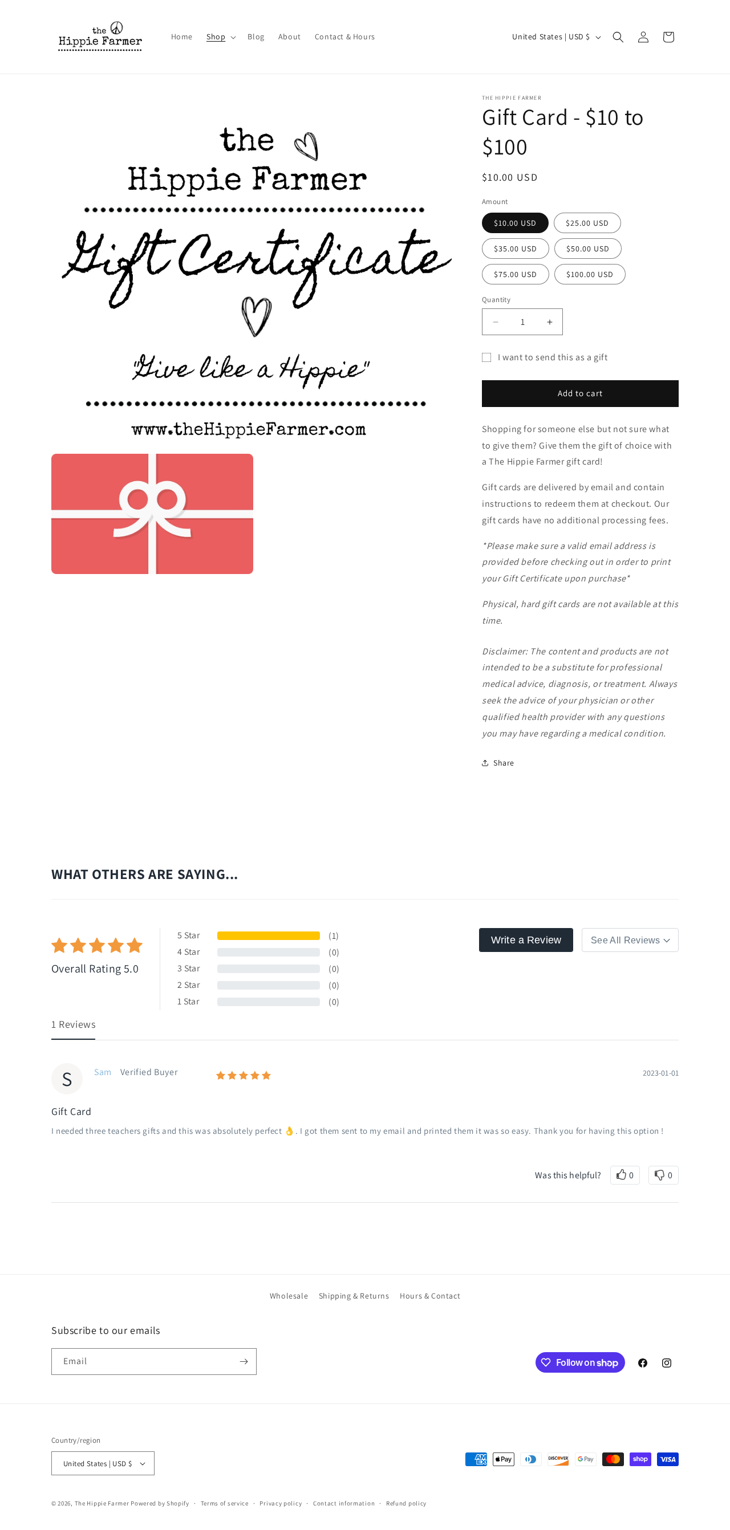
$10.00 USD (515, 223)
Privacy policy (280, 1503)
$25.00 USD (587, 223)
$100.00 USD (590, 274)
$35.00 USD (515, 248)
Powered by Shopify (160, 1503)
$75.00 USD (515, 274)
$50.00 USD (588, 248)
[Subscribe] (243, 1361)
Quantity (496, 299)
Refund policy (406, 1503)
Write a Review (526, 940)
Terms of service (225, 1503)
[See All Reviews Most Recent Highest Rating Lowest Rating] (630, 940)
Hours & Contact (430, 1296)
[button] (220, 36)
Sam (103, 1072)
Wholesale (289, 1296)
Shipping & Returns (354, 1296)
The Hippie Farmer (102, 1503)
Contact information (344, 1503)
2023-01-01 (661, 1073)
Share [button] (503, 763)
